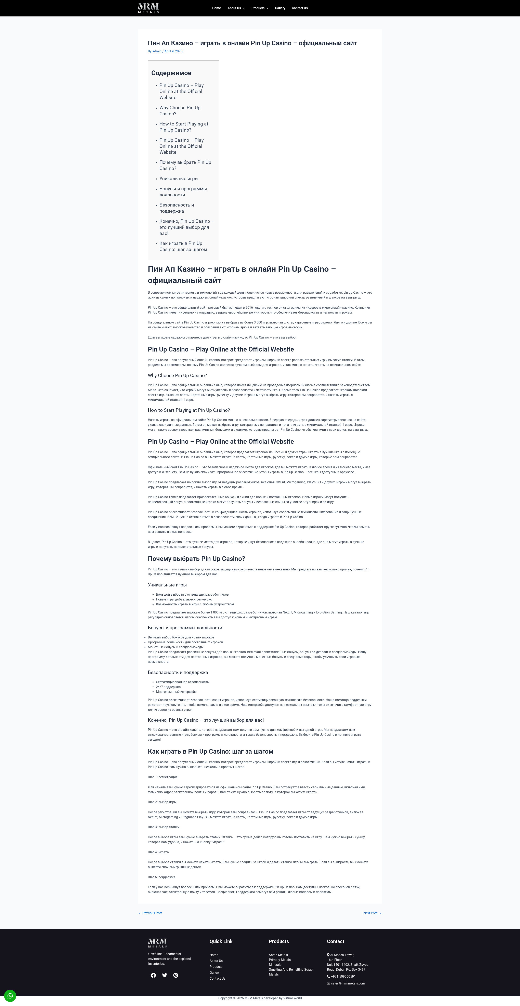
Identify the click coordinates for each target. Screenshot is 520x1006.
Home (216, 8)
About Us (234, 8)
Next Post (372, 913)
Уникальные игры (178, 178)
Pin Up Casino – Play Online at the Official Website (181, 91)
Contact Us (300, 8)
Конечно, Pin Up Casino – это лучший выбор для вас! (186, 227)
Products (257, 8)
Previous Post (150, 913)
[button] (243, 8)
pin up (347, 292)
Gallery (280, 8)
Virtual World (292, 998)
